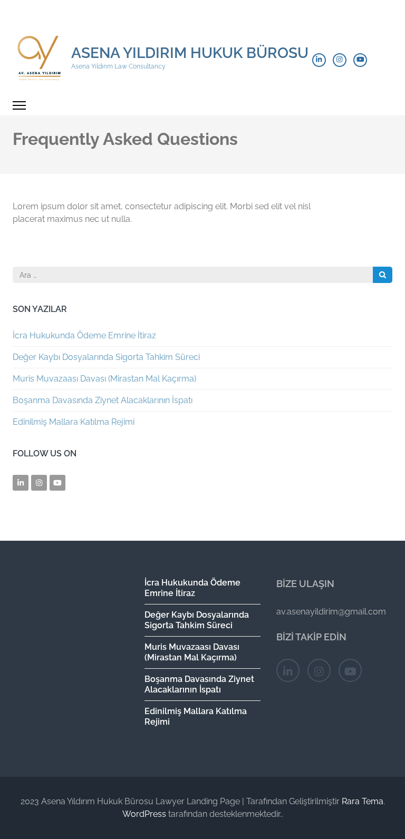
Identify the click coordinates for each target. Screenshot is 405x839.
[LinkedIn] (319, 60)
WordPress (144, 814)
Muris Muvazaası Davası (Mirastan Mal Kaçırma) (104, 379)
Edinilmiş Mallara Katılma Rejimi (73, 422)
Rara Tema (362, 801)
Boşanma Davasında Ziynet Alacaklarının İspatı (102, 400)
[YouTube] (360, 60)
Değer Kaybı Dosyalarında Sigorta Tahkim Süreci (106, 357)
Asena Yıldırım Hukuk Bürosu (189, 53)
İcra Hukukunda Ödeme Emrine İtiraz (84, 335)
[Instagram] (339, 60)
